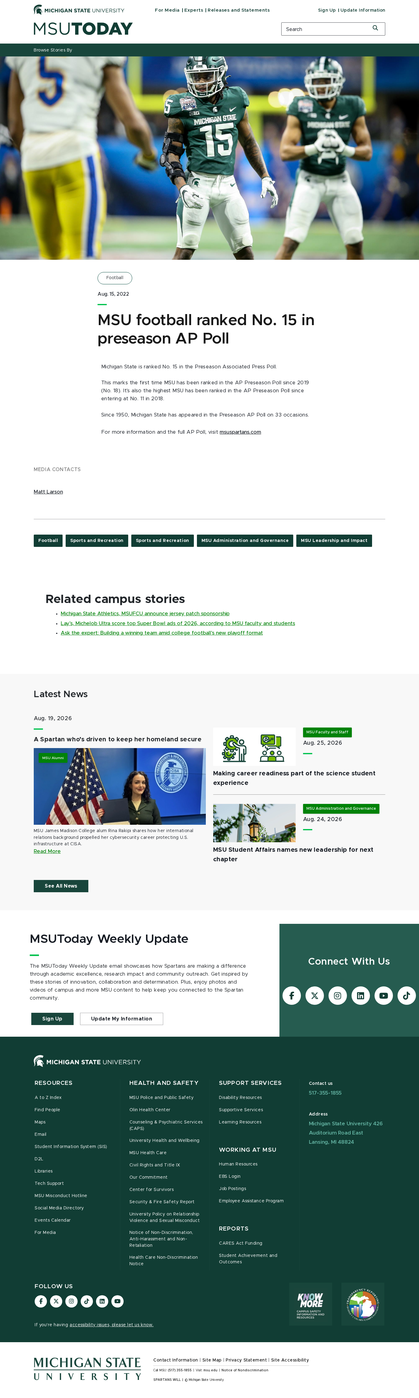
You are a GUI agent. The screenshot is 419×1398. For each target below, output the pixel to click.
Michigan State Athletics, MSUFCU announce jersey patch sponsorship (145, 613)
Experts (193, 10)
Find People (47, 1110)
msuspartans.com (240, 432)
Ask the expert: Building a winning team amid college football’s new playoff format (162, 633)
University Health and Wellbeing (164, 1141)
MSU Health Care (148, 1153)
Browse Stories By (53, 50)
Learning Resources (240, 1122)
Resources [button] (54, 1083)
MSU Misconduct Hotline (61, 1196)
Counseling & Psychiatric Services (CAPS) (166, 1125)
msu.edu (210, 1370)
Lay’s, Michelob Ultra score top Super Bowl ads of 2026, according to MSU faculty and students (178, 623)
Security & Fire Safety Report (162, 1202)
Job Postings (232, 1189)
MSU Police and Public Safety (161, 1098)
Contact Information (175, 1360)
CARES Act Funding (241, 1243)
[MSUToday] (150, 28)
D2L (39, 1159)
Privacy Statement (246, 1360)
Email (41, 1134)
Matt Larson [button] (48, 492)
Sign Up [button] (52, 1018)
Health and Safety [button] (164, 1083)
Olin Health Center (150, 1110)
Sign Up (327, 10)
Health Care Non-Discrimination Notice (163, 1260)
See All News (61, 886)
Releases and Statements (239, 10)
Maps (40, 1122)
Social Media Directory (59, 1208)
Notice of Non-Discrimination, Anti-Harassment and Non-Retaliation (161, 1239)
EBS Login (230, 1176)
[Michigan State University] (79, 9)
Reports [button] (234, 1229)
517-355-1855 (325, 1093)
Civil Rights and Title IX (154, 1165)
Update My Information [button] (121, 1018)
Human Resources (238, 1164)
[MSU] (87, 1067)
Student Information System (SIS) (71, 1147)
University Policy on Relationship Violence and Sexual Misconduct (164, 1217)
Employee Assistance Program (251, 1201)
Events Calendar (53, 1220)
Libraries (44, 1171)
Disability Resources (240, 1098)
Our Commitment (148, 1177)
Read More (47, 851)
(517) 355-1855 (180, 1370)
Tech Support (49, 1183)
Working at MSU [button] (247, 1150)
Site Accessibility (290, 1360)
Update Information (362, 10)
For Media (167, 10)
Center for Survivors (151, 1190)
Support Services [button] (250, 1083)
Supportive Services (241, 1110)
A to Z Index (48, 1098)
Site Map (212, 1360)
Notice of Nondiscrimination (244, 1370)
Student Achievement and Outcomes (248, 1259)
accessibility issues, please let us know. (112, 1325)
